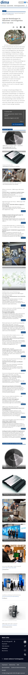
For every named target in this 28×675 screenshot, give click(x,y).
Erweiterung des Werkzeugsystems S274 (12, 350)
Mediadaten (5, 648)
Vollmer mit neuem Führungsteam (10, 399)
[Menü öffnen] (26, 6)
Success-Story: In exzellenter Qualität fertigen (13, 192)
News (4, 11)
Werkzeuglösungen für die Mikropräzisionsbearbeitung (9, 148)
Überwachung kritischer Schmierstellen (11, 386)
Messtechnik (5, 569)
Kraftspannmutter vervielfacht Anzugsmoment (13, 431)
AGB (18, 664)
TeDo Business (5, 646)
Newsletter (21, 2)
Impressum (5, 664)
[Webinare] (25, 654)
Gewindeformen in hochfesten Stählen (11, 376)
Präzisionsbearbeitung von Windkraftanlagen (13, 325)
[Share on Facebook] (24, 27)
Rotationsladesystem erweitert (9, 625)
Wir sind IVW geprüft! (7, 641)
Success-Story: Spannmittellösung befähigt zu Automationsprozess (13, 338)
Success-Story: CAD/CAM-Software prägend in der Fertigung (13, 205)
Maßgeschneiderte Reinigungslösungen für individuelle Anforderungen (12, 215)
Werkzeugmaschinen (10, 13)
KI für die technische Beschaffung (10, 596)
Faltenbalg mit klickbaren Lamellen (11, 166)
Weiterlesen (23, 199)
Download (4, 643)
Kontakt (4, 670)
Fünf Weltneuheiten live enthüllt (10, 184)
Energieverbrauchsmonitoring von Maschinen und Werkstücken (13, 409)
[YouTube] (25, 650)
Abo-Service (5, 650)
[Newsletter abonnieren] (25, 646)
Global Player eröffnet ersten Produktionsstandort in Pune (9, 421)
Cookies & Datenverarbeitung (18, 667)
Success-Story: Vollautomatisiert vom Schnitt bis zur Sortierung (13, 297)
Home (3, 13)
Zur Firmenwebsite (18, 124)
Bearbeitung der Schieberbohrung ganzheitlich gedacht (13, 230)
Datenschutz (12, 664)
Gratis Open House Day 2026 (9, 567)
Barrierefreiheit (5, 667)
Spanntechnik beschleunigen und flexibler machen (12, 362)
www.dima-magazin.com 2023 (11, 118)
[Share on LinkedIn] (20, 27)
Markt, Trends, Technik (8, 22)
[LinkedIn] (25, 642)
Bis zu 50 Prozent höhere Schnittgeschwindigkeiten (8, 311)
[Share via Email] (17, 27)
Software (5, 598)
